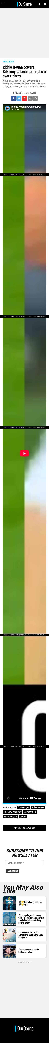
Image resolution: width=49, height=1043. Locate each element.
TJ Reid (22, 816)
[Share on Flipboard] (24, 98)
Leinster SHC (30, 812)
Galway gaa (23, 807)
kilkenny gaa (38, 807)
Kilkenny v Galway (13, 812)
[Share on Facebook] (13, 98)
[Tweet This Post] (18, 98)
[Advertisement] (24, 33)
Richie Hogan (10, 816)
